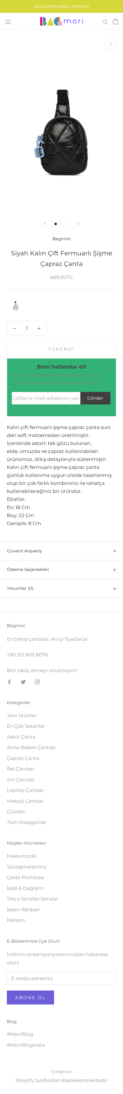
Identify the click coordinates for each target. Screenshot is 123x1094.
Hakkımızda (21, 856)
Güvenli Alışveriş (24, 551)
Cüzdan (16, 811)
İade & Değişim (25, 888)
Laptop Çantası (25, 790)
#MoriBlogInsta (26, 1045)
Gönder (95, 398)
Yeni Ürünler (22, 715)
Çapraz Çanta (23, 758)
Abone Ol (30, 997)
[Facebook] (9, 682)
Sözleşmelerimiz (27, 867)
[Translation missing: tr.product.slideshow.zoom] (111, 43)
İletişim (16, 920)
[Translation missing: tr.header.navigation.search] (105, 21)
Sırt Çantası (20, 779)
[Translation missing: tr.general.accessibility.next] (78, 223)
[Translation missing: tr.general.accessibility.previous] (45, 223)
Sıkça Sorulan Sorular (32, 899)
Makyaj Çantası (25, 801)
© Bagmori (61, 1071)
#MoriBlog (20, 1034)
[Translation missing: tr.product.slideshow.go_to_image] (55, 224)
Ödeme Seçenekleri (28, 569)
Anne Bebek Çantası (31, 747)
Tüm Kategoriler (27, 822)
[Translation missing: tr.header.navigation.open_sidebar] (8, 21)
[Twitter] (23, 682)
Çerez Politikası (25, 877)
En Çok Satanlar (26, 726)
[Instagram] (37, 682)
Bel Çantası (20, 769)
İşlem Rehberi (23, 909)
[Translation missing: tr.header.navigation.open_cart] (115, 21)
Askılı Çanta (21, 737)
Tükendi (61, 349)
